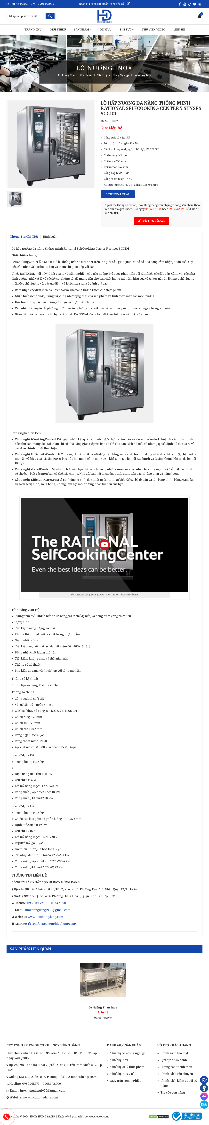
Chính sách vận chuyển (177, 1074)
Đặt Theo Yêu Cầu (153, 220)
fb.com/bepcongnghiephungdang (52, 924)
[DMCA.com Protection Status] (159, 1116)
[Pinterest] (195, 4)
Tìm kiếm (50, 16)
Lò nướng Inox (143, 75)
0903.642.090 (57, 903)
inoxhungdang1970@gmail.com (47, 910)
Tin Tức (126, 29)
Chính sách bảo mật (174, 1053)
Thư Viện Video (153, 29)
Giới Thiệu (58, 29)
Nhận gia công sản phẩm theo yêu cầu (102, 3)
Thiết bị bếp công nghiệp (127, 1053)
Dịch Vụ (105, 29)
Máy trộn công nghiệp (125, 1081)
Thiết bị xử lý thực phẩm (127, 1067)
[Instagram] (200, 4)
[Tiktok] (189, 4)
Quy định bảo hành (174, 1060)
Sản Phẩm (82, 29)
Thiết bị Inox (119, 1060)
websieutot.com (99, 1116)
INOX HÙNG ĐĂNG (42, 1116)
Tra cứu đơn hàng (173, 1092)
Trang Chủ (32, 29)
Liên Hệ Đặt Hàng (117, 194)
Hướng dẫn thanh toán (176, 1067)
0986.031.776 (36, 903)
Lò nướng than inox (103, 1007)
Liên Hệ (179, 29)
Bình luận (50, 236)
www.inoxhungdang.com (45, 917)
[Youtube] (185, 4)
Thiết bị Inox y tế (122, 1074)
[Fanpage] (180, 4)
